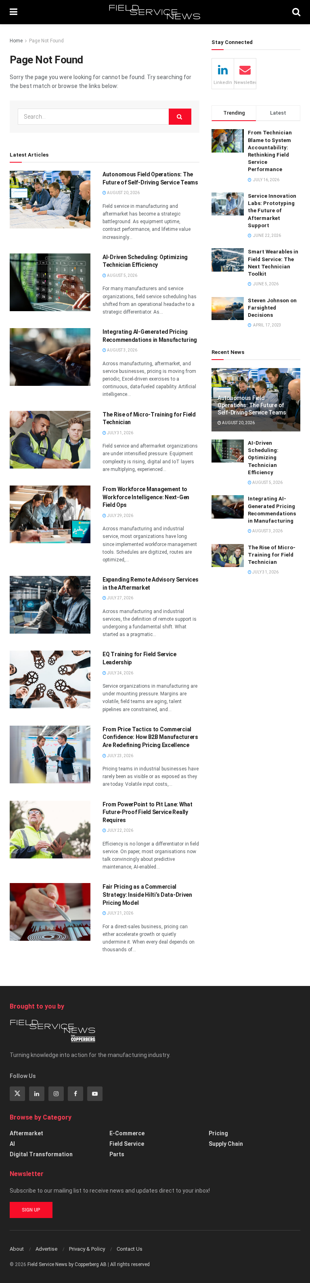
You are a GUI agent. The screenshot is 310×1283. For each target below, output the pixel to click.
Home (16, 41)
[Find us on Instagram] (56, 1093)
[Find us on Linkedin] (36, 1093)
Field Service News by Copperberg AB (67, 1264)
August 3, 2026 (121, 350)
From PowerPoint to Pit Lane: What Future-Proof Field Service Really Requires (148, 812)
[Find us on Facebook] (75, 1093)
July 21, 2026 (119, 913)
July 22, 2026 (119, 830)
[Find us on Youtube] (95, 1093)
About (17, 1249)
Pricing (218, 1133)
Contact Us (129, 1249)
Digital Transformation (41, 1154)
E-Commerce (127, 1133)
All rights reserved (130, 1264)
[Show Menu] (13, 12)
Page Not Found (46, 41)
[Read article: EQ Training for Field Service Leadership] (50, 679)
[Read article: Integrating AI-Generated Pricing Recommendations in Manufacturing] (50, 357)
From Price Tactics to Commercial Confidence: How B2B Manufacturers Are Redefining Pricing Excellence (150, 737)
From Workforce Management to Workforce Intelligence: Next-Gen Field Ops (146, 497)
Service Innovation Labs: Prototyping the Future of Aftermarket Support (272, 210)
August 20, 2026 (123, 192)
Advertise (46, 1249)
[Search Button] (296, 12)
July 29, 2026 (119, 515)
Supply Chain (226, 1144)
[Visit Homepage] (155, 12)
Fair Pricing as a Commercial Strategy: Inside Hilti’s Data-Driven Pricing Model (147, 894)
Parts (116, 1154)
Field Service (126, 1144)
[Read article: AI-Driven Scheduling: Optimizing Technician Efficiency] (50, 282)
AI (12, 1144)
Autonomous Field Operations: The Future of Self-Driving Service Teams (252, 405)
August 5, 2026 (121, 275)
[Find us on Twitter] (17, 1093)
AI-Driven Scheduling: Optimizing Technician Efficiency (263, 457)
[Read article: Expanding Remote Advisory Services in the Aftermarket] (50, 605)
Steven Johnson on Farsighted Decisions (272, 307)
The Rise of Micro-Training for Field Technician (271, 554)
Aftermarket (26, 1133)
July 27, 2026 (119, 598)
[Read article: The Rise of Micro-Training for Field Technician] (50, 440)
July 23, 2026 (119, 755)
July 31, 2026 (119, 433)
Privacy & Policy (87, 1249)
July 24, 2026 (119, 673)
